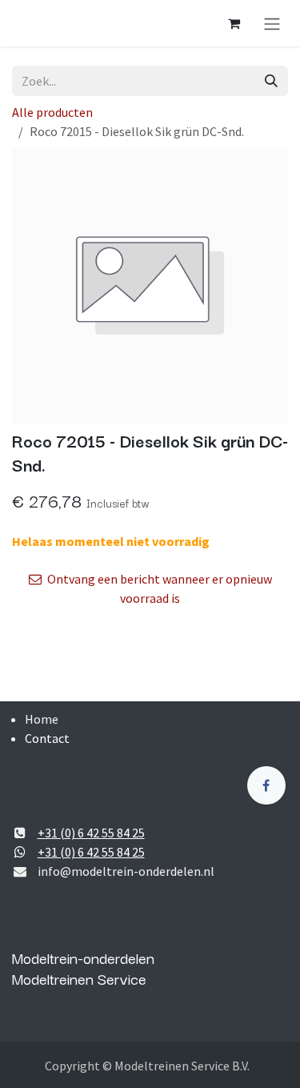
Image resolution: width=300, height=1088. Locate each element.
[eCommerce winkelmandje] (234, 23)
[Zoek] (271, 81)
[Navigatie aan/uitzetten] (272, 23)
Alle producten (52, 112)
